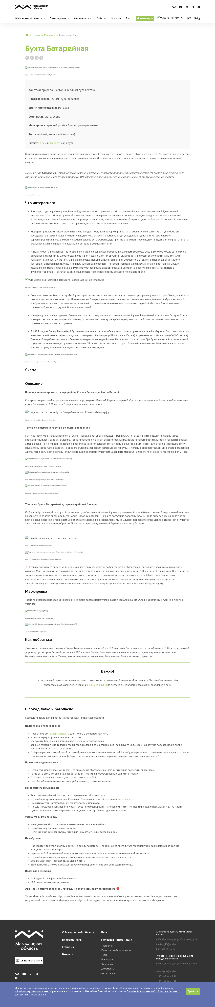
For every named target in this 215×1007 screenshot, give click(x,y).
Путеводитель (72, 940)
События (101, 18)
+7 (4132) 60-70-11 (166, 976)
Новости (116, 18)
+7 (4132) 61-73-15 (166, 980)
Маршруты (49, 35)
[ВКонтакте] (27, 58)
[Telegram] (41, 58)
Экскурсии (107, 964)
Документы (108, 968)
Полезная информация (116, 940)
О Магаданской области (78, 932)
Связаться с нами (31, 960)
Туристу (36, 35)
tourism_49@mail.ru (166, 944)
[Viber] (37, 58)
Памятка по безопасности (116, 950)
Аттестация (108, 973)
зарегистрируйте (59, 733)
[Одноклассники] (32, 58)
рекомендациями (97, 684)
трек (43, 143)
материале (124, 799)
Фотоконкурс (145, 18)
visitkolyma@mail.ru (166, 971)
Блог (128, 18)
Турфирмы (107, 945)
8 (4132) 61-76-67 (165, 949)
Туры (104, 954)
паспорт (54, 143)
